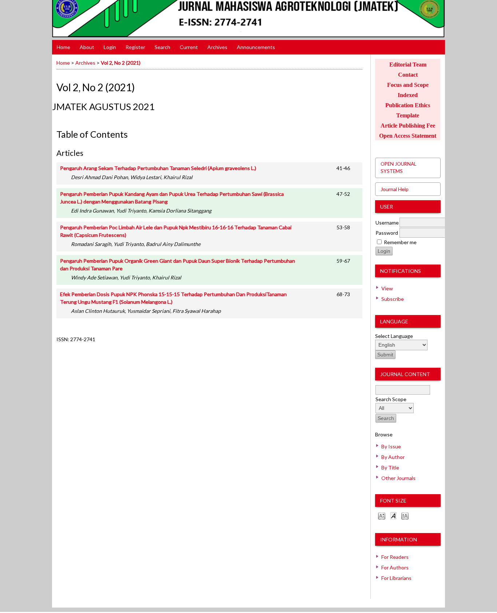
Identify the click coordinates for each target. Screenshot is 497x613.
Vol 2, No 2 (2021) (120, 63)
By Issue (391, 446)
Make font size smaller (381, 515)
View (387, 288)
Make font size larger (405, 515)
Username (387, 222)
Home (63, 47)
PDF (355, 167)
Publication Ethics (407, 105)
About (87, 47)
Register (135, 47)
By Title (390, 467)
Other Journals (398, 478)
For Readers (395, 557)
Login (110, 47)
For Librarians (396, 578)
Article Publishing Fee (408, 125)
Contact (408, 75)
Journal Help (395, 189)
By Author (393, 457)
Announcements (256, 47)
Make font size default (393, 515)
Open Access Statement (407, 136)
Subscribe (392, 299)
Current (189, 47)
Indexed (408, 95)
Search (162, 47)
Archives (217, 47)
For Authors (395, 567)
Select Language (394, 336)
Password (386, 233)
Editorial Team (407, 64)
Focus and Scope (408, 85)
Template (407, 115)
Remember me (400, 242)
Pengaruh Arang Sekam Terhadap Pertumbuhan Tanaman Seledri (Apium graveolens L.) (158, 168)
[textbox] (402, 390)
